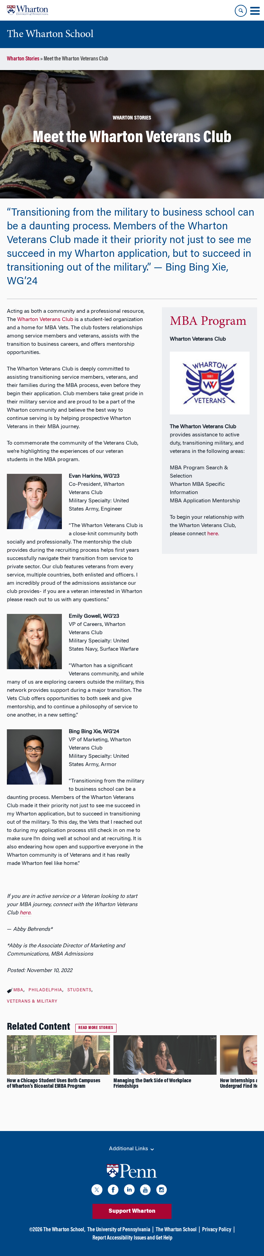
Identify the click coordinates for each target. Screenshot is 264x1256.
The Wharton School (176, 1230)
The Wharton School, (64, 1230)
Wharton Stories (23, 59)
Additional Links (129, 1149)
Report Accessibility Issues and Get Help (132, 1238)
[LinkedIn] (129, 1191)
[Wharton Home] (27, 10)
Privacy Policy (216, 1230)
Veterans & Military (32, 1002)
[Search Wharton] (241, 11)
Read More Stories (95, 1028)
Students (79, 990)
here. (213, 534)
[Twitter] (96, 1191)
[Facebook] (113, 1191)
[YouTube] (145, 1191)
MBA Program (208, 321)
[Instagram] (161, 1191)
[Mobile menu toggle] (254, 11)
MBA (18, 990)
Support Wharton (132, 1211)
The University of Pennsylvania (118, 1230)
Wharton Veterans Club (45, 319)
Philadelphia (45, 990)
